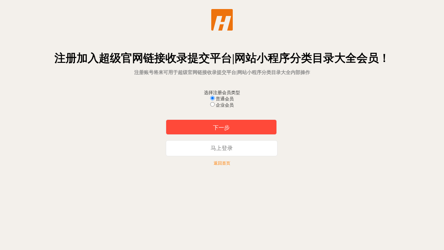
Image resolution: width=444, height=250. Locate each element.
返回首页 (222, 163)
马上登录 (222, 148)
